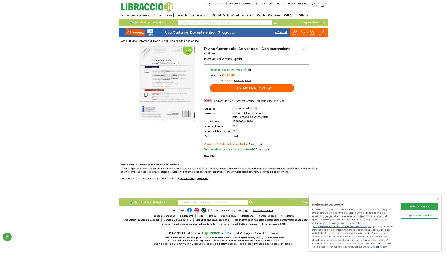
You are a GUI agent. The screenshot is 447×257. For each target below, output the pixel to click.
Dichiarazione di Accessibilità (212, 219)
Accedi (291, 3)
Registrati (303, 3)
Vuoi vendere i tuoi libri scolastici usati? (229, 149)
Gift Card (290, 15)
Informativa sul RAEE (273, 223)
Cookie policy (228, 215)
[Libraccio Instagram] (196, 212)
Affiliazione (287, 215)
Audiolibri (248, 15)
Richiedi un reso (267, 215)
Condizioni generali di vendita (142, 219)
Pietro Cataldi (212, 59)
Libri (135, 22)
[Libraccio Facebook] (189, 212)
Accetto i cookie (419, 206)
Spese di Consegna (164, 215)
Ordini (222, 3)
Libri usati (180, 15)
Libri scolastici (138, 15)
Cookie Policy (379, 246)
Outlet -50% (221, 15)
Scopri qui (255, 144)
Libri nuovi (165, 15)
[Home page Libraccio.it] (147, 10)
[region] (375, 222)
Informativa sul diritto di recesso (239, 223)
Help (200, 215)
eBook (235, 15)
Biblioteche (247, 215)
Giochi (261, 15)
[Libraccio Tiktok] (203, 212)
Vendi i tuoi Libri (277, 3)
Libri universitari (200, 15)
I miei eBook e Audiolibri (240, 3)
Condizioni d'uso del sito (177, 219)
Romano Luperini (232, 59)
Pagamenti (186, 215)
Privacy (212, 215)
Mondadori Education (245, 108)
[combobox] (225, 22)
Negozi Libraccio (312, 22)
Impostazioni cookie (419, 215)
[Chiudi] (438, 199)
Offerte (303, 15)
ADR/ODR (278, 219)
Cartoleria (274, 15)
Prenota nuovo (252, 88)
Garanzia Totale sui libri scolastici (226, 144)
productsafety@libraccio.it (194, 178)
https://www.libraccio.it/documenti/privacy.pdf (342, 226)
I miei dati (211, 3)
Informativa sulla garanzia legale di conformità (189, 223)
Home (123, 41)
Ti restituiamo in (230, 80)
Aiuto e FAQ (260, 3)
